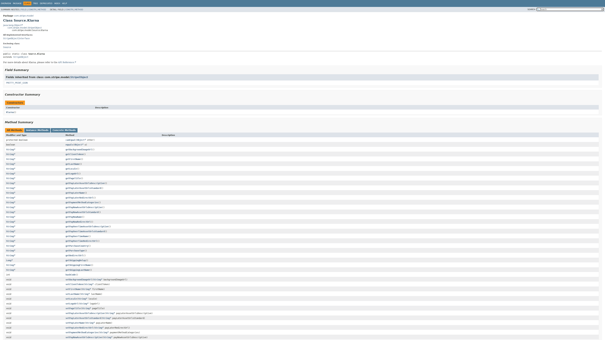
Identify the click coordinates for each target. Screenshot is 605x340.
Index (57, 3)
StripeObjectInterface (16, 38)
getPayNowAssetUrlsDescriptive (84, 207)
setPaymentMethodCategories (82, 332)
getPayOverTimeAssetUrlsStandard (85, 231)
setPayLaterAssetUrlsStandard (83, 318)
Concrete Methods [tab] (64, 130)
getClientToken (74, 154)
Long (8, 260)
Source (7, 47)
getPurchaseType (75, 250)
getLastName (72, 164)
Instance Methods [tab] (37, 130)
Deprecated (46, 3)
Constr (32, 9)
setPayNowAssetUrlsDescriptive (84, 337)
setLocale (71, 299)
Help (64, 3)
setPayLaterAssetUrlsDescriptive (85, 313)
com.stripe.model (24, 15)
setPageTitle (73, 308)
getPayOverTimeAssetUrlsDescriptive (87, 226)
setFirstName (73, 289)
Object (80, 140)
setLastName (72, 294)
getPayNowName (74, 217)
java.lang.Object (12, 25)
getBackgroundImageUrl (79, 149)
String (10, 149)
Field (23, 9)
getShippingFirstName (78, 265)
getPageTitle (73, 178)
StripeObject (20, 57)
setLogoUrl (72, 303)
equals (69, 144)
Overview (6, 3)
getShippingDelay (76, 260)
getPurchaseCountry (77, 246)
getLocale (71, 168)
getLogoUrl (72, 173)
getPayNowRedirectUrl (78, 222)
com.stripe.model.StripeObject (25, 27)
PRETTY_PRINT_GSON (17, 83)
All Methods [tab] (14, 130)
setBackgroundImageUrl (79, 279)
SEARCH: (531, 9)
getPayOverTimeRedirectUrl (81, 241)
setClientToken (74, 284)
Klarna (10, 112)
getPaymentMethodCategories (82, 202)
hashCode (71, 274)
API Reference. (66, 62)
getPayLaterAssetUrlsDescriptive (85, 183)
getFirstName (73, 159)
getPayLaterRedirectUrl (79, 197)
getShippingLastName (77, 270)
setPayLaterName (75, 323)
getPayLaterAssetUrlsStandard (83, 188)
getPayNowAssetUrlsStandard (82, 212)
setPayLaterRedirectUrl (79, 327)
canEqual (71, 140)
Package (17, 3)
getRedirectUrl (74, 255)
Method (42, 9)
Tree (35, 3)
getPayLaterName (75, 193)
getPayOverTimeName (77, 236)
